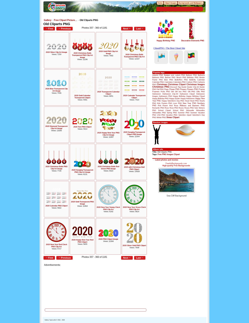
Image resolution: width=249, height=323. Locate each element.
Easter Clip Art (193, 87)
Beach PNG (181, 77)
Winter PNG (161, 117)
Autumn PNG (157, 75)
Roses (181, 108)
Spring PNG (172, 113)
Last (138, 28)
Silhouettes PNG (159, 113)
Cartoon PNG (191, 82)
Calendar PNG (158, 82)
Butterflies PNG (181, 80)
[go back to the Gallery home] (57, 7)
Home (160, 3)
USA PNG (161, 115)
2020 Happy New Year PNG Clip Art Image (108, 134)
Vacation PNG (171, 115)
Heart (187, 101)
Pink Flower (163, 106)
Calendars (169, 82)
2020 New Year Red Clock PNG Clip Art (56, 245)
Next (125, 28)
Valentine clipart (184, 115)
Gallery (47, 20)
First (50, 28)
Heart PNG (194, 101)
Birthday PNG (192, 77)
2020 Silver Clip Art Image (56, 52)
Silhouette (190, 110)
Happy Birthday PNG (166, 41)
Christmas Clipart (177, 84)
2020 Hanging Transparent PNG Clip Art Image (82, 171)
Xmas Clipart (172, 117)
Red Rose (173, 106)
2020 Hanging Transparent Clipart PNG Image (134, 133)
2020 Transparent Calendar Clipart (108, 93)
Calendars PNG (179, 82)
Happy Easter (174, 98)
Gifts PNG (200, 92)
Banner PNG (170, 77)
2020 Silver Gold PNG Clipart (134, 245)
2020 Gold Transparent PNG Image (82, 203)
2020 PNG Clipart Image (108, 239)
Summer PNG (183, 113)
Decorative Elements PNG (192, 41)
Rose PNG (174, 108)
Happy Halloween (188, 98)
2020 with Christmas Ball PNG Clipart (134, 168)
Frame (202, 89)
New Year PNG (189, 103)
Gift (172, 92)
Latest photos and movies (166, 160)
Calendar (201, 80)
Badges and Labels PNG (174, 75)
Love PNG (177, 103)
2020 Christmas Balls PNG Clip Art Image (56, 168)
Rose (167, 108)
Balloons (201, 75)
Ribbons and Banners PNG (192, 105)
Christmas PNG (160, 87)
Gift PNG (191, 92)
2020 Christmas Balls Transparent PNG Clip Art (134, 56)
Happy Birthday (179, 96)
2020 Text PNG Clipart (82, 127)
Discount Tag (175, 87)
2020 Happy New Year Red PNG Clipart (82, 241)
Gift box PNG (180, 92)
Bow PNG (168, 80)
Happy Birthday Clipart (195, 96)
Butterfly (192, 80)
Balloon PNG (191, 75)
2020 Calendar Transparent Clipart (134, 97)
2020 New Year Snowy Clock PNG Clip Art (108, 208)
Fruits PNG (165, 92)
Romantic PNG (158, 108)
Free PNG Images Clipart (169, 154)
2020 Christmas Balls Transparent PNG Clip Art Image (82, 55)
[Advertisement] (95, 286)
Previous (66, 28)
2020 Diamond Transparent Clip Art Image (56, 127)
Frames (155, 91)
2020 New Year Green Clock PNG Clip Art (134, 208)
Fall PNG (160, 89)
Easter (184, 87)
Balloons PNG (158, 77)
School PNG (178, 110)
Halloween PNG (165, 96)
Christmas (162, 84)
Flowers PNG (192, 89)
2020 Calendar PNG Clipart (57, 206)
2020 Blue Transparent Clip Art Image (56, 90)
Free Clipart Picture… (65, 20)
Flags (166, 89)
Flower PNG (174, 89)
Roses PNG (189, 108)
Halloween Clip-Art (170, 94)
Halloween (156, 94)
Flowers (183, 89)
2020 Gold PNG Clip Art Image (108, 52)
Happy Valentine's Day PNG (173, 101)
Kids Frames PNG (164, 103)
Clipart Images (171, 3)
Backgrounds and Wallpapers (191, 3)
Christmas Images (195, 84)
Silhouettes (200, 110)
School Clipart (164, 110)
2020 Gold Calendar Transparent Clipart (82, 97)
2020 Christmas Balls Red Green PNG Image (108, 168)
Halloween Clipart (187, 94)
